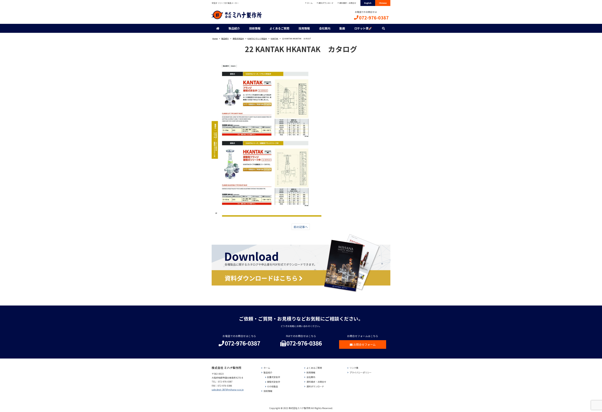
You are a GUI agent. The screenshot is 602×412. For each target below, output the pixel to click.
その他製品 (272, 386)
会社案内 (324, 28)
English (367, 3)
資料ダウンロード (325, 3)
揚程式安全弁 (273, 381)
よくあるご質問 (279, 28)
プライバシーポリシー (361, 372)
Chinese (383, 3)
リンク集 (354, 367)
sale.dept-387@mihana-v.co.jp (228, 389)
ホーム (310, 3)
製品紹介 (234, 28)
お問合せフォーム (364, 344)
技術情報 (254, 28)
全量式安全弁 (273, 377)
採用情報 (304, 28)
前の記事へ (301, 227)
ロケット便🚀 (363, 28)
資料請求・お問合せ (347, 3)
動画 (342, 28)
